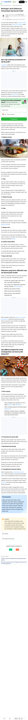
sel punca (3, 482)
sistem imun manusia (17, 24)
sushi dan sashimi (18, 286)
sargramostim (7, 408)
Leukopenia (4, 65)
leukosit (13, 238)
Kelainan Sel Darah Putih (17, 5)
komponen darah (21, 22)
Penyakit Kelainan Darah (6, 5)
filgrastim (10, 404)
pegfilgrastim (18, 404)
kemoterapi (14, 94)
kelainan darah (4, 224)
